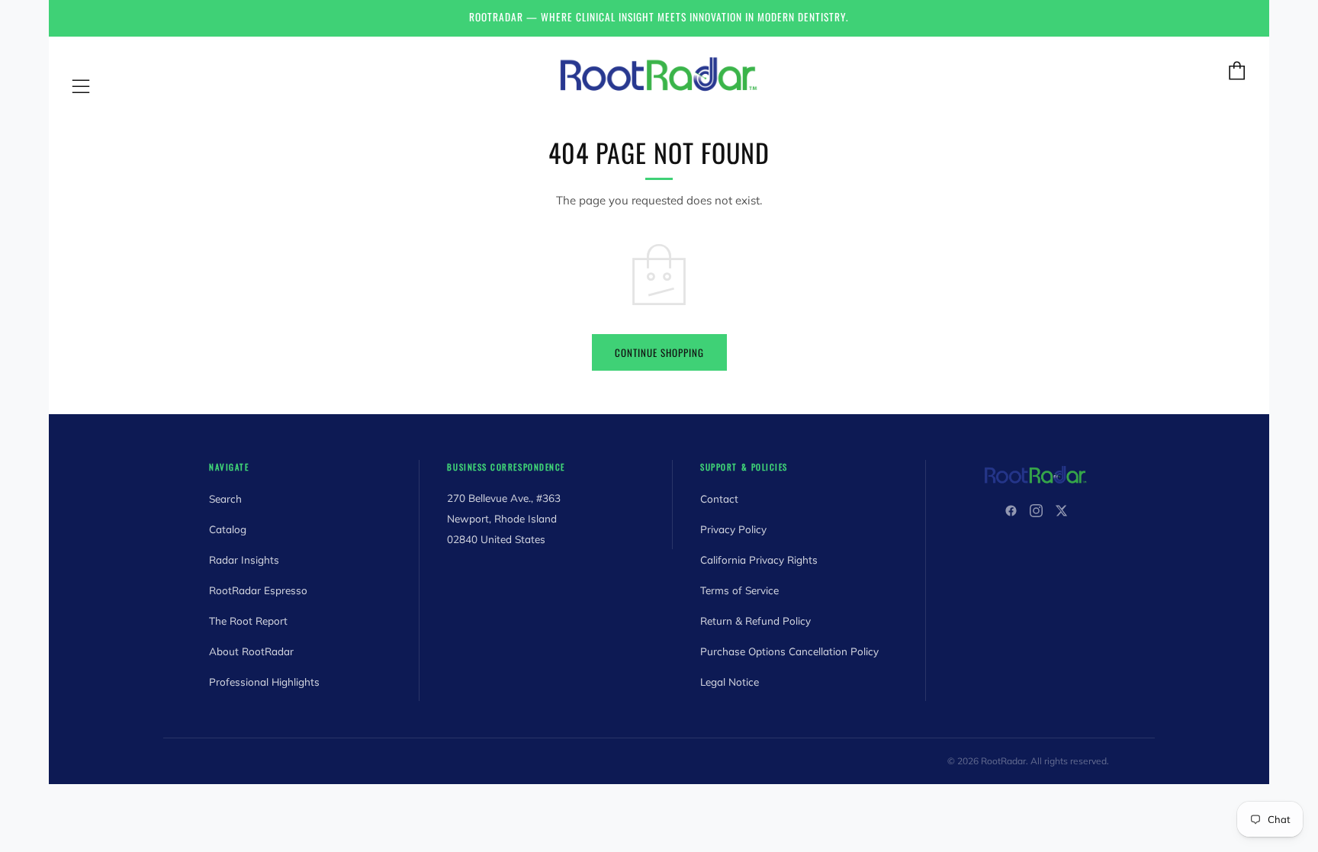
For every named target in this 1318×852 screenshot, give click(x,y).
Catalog (227, 528)
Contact (719, 498)
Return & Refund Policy (755, 620)
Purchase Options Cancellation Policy (789, 651)
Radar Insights (244, 559)
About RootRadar (251, 651)
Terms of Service (739, 590)
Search (225, 498)
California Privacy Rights (759, 559)
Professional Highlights (264, 681)
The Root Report (248, 620)
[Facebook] (1011, 510)
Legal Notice (729, 681)
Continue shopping (659, 352)
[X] (1061, 510)
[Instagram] (1036, 510)
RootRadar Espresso (258, 590)
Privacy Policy (733, 528)
